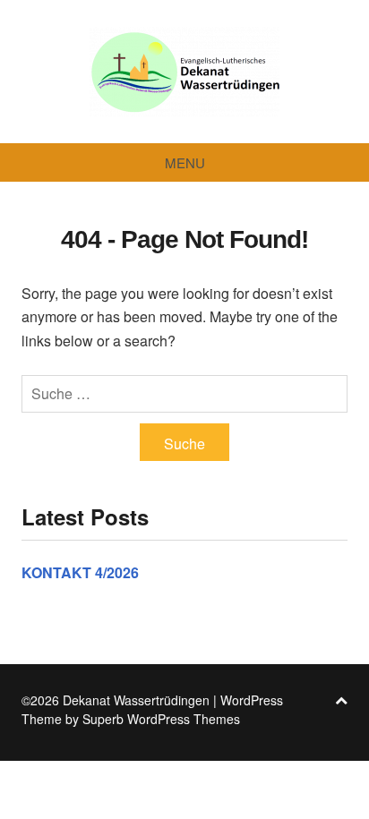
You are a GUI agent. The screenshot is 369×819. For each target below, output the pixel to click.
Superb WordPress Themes (161, 719)
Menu (185, 162)
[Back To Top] (341, 700)
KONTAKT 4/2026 (80, 572)
